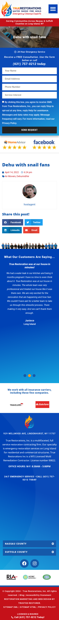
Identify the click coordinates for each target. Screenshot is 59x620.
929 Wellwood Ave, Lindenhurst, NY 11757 (29, 433)
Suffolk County (16, 552)
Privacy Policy (9, 123)
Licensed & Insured (27, 614)
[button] (53, 8)
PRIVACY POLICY (47, 607)
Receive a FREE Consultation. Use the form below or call (29, 61)
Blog (22, 595)
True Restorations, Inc (34, 591)
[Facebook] (24, 563)
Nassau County (16, 543)
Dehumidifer (23, 176)
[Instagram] (34, 563)
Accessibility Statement (38, 595)
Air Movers (10, 176)
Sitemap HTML (28, 607)
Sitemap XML (10, 607)
